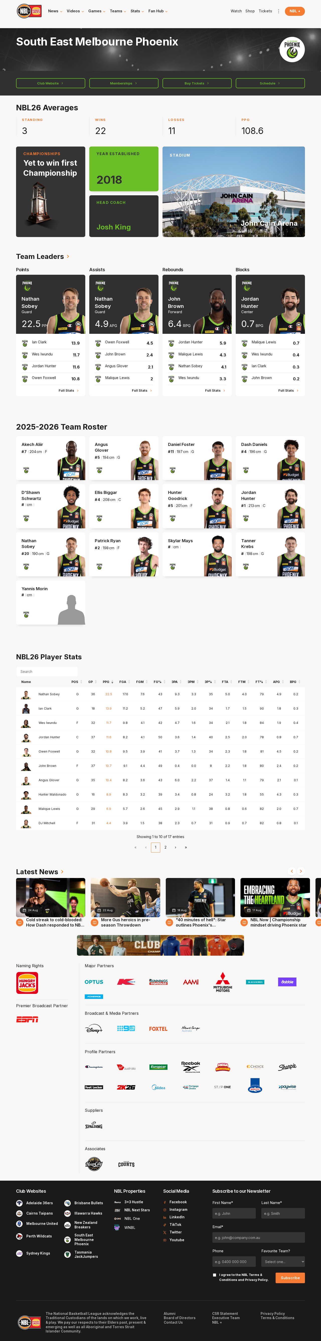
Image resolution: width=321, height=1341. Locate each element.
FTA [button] (225, 682)
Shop (250, 11)
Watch (236, 11)
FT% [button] (259, 682)
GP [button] (90, 682)
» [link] (186, 847)
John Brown (47, 766)
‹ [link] (146, 847)
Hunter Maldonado (52, 794)
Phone (217, 1251)
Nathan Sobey (49, 694)
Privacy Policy (256, 1280)
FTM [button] (242, 682)
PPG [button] (106, 682)
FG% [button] (158, 682)
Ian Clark (45, 708)
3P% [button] (208, 682)
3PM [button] (191, 682)
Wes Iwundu (48, 723)
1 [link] (155, 847)
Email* (217, 1227)
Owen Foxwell (49, 751)
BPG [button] (293, 682)
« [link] (135, 847)
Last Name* (271, 1202)
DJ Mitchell (47, 823)
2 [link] (166, 847)
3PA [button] (175, 682)
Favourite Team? (275, 1251)
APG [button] (276, 682)
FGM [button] (140, 682)
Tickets (265, 11)
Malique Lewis (49, 809)
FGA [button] (122, 682)
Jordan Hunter (49, 737)
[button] (55, 11)
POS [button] (74, 682)
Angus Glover (49, 780)
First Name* (222, 1202)
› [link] (175, 847)
